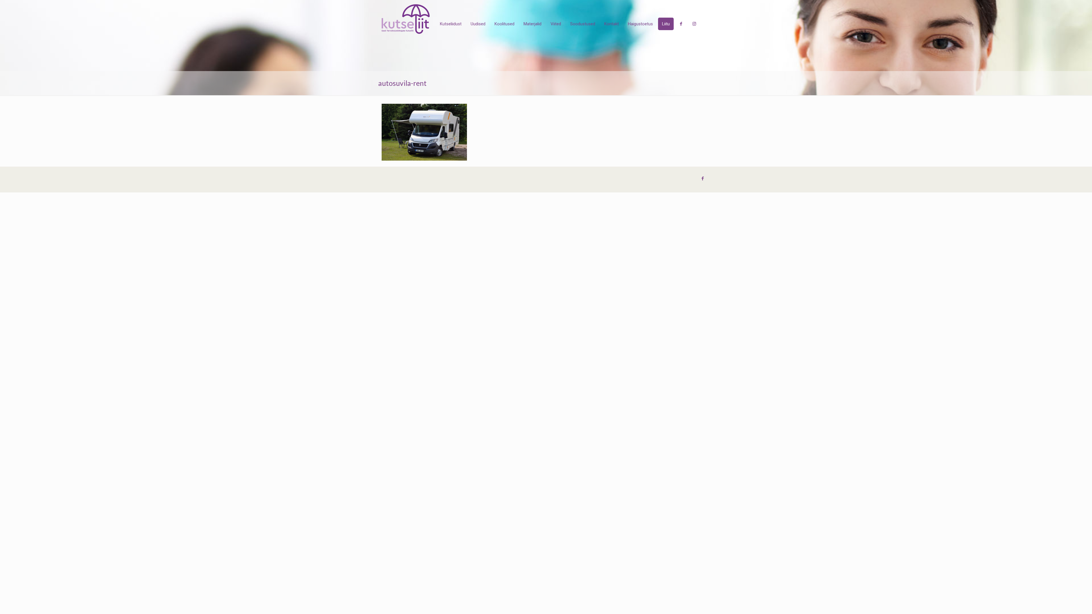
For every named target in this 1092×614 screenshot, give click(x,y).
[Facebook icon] (702, 178)
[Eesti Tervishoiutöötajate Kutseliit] (406, 19)
